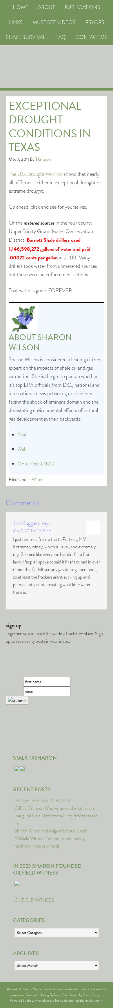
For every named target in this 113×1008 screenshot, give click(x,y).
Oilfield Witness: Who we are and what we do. (54, 808)
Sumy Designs (93, 995)
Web (22, 449)
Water (37, 479)
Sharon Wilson (40, 342)
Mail (21, 434)
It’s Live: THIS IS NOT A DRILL (42, 800)
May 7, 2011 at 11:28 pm (32, 531)
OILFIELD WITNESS (34, 900)
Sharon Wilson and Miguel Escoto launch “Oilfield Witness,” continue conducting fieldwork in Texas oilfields (51, 838)
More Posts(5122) (35, 463)
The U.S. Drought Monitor (36, 174)
